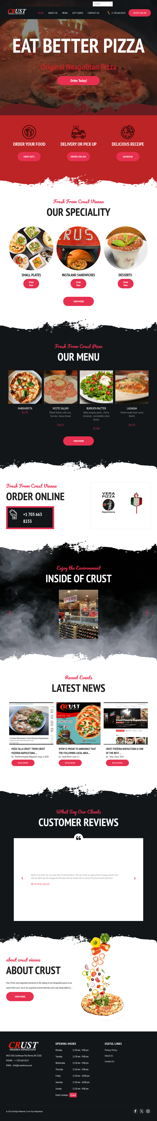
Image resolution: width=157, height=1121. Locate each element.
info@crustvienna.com (22, 1065)
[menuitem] (41, 12)
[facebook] (135, 1111)
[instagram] (148, 1111)
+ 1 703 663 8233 (21, 1060)
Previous (10, 613)
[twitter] (142, 1111)
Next (147, 613)
